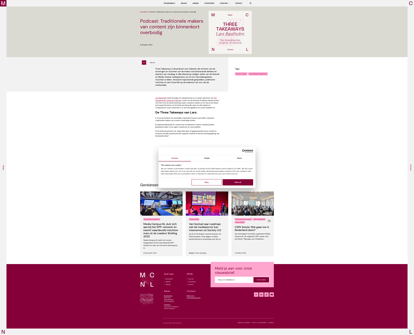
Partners (190, 284)
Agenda (168, 282)
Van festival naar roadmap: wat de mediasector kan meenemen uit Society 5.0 (205, 227)
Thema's (168, 284)
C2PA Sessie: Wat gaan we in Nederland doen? (252, 228)
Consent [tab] (174, 158)
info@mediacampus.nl (193, 298)
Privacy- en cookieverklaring (259, 322)
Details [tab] (207, 158)
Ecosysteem (192, 282)
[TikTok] (266, 294)
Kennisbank (144, 12)
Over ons (191, 279)
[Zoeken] (250, 3)
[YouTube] (272, 294)
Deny (207, 182)
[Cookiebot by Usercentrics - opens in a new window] (243, 151)
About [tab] (239, 158)
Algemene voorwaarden (244, 322)
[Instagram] (256, 294)
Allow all (238, 182)
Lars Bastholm (161, 98)
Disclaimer (271, 322)
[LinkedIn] (261, 294)
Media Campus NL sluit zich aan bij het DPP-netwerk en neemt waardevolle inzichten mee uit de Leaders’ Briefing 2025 (160, 230)
